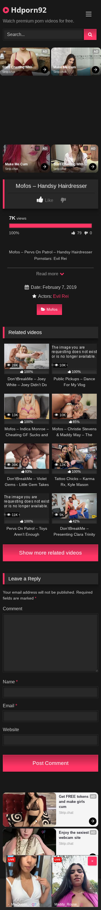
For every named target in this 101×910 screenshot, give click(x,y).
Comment (12, 608)
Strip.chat (8, 71)
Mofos (52, 309)
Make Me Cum (64, 67)
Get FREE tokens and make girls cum (74, 801)
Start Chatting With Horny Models (17, 67)
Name (10, 681)
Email (10, 705)
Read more (47, 273)
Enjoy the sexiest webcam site (74, 835)
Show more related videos (50, 553)
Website (11, 729)
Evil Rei (61, 296)
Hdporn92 (28, 10)
